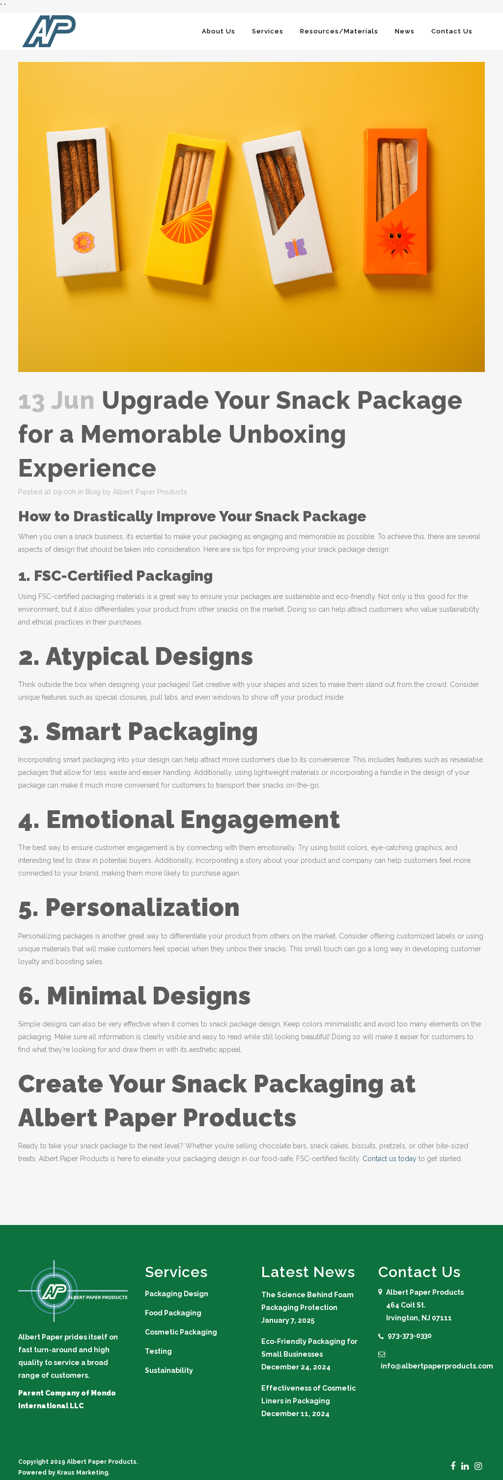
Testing (158, 1351)
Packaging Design (176, 1294)
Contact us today (390, 1159)
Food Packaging (173, 1313)
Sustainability (169, 1370)
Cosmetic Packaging (181, 1332)
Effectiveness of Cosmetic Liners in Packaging (308, 1394)
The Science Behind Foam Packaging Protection (307, 1301)
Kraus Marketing (82, 1472)
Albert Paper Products (150, 492)
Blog (93, 492)
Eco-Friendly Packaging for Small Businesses (309, 1348)
